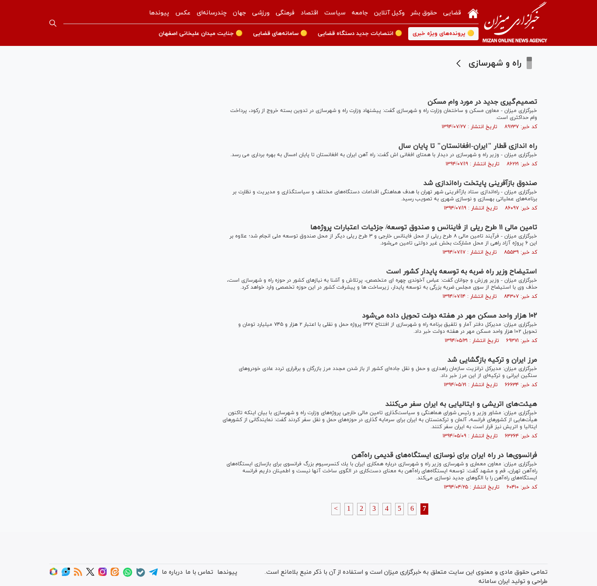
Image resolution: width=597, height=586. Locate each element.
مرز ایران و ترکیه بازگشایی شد (492, 360)
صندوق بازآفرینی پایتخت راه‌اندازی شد (480, 183)
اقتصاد (309, 13)
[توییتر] (90, 574)
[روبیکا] (53, 574)
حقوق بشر (424, 13)
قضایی (452, 13)
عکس (183, 13)
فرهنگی (285, 13)
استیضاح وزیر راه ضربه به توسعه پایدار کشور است (461, 271)
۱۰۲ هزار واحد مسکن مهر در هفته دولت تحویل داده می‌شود (449, 316)
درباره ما (172, 572)
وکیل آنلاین (389, 13)
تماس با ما (199, 572)
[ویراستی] (66, 574)
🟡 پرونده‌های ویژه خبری (443, 34)
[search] (52, 23)
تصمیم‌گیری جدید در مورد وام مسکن (482, 102)
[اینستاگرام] (102, 574)
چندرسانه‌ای (212, 13)
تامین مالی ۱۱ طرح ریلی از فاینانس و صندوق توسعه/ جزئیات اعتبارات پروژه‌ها (423, 227)
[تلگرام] (153, 575)
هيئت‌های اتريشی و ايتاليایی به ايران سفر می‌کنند (461, 404)
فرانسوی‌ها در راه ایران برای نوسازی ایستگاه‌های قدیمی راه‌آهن (444, 455)
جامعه (360, 13)
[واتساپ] (127, 575)
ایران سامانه (494, 581)
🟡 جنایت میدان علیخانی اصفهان (201, 34)
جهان (239, 13)
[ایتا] (115, 574)
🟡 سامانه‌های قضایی (280, 34)
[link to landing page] (515, 22)
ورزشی (261, 13)
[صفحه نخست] (473, 13)
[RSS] (78, 574)
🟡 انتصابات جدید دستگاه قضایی (360, 34)
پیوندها (159, 13)
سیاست (335, 13)
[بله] (140, 575)
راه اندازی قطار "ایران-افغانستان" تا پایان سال (468, 146)
